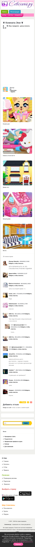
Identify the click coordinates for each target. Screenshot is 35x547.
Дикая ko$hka (13, 273)
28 (5, 28)
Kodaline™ (12, 370)
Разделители (8, 439)
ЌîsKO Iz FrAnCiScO (14, 283)
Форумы (6, 514)
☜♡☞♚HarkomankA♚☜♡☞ (19, 325)
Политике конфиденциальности (22, 541)
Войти (4, 12)
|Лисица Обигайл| (14, 261)
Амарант (11, 390)
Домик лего (6, 187)
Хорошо (18, 544)
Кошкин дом (6, 124)
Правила (6, 470)
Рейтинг (7, 444)
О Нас (5, 467)
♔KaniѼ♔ (12, 354)
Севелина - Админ (13, 91)
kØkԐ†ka (11, 314)
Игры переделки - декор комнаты (19, 26)
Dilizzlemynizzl (13, 303)
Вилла (4, 250)
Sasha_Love (12, 293)
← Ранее (22, 402)
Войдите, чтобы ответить (16, 263)
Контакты (6, 464)
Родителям (7, 481)
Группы (6, 511)
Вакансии (7, 484)
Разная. (11, 380)
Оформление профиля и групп (13, 441)
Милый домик (6, 219)
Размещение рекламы (10, 478)
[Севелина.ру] (17, 7)
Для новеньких (9, 446)
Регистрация (14, 12)
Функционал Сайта (10, 436)
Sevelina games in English (11, 495)
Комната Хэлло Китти (9, 155)
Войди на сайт (7, 407)
